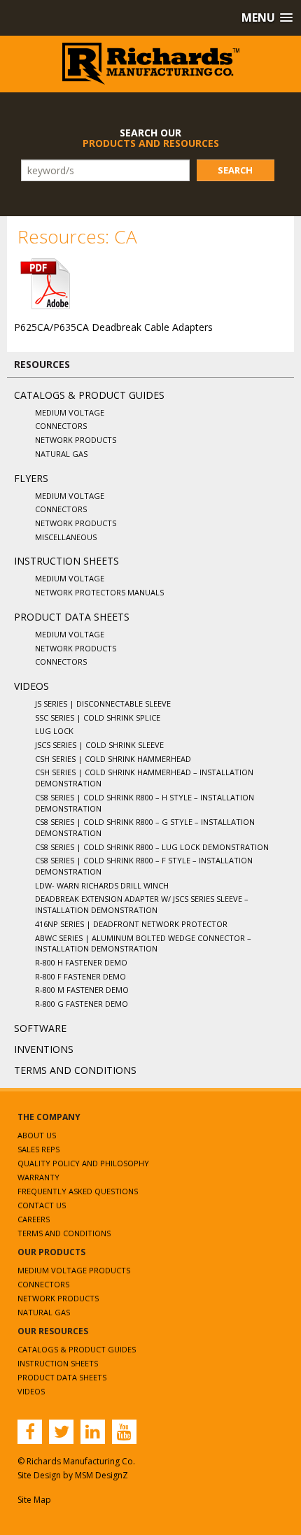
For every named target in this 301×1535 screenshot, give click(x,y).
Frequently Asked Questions (78, 1191)
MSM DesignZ (101, 1475)
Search (235, 170)
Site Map (34, 1500)
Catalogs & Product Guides (89, 395)
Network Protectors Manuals (99, 592)
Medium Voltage (69, 412)
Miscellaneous (66, 537)
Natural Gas (61, 453)
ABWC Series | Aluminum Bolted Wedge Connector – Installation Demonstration (143, 943)
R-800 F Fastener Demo (80, 976)
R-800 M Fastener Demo (82, 989)
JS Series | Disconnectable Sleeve (103, 703)
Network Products (75, 439)
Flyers (31, 478)
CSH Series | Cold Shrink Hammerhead (113, 759)
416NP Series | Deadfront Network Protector (131, 924)
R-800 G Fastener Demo (81, 1003)
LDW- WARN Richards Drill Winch (102, 885)
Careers (34, 1219)
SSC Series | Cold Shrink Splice (97, 717)
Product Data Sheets (72, 616)
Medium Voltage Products (74, 1270)
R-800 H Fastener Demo (81, 962)
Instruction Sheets (66, 560)
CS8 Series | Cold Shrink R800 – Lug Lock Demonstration (152, 847)
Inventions (44, 1049)
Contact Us (42, 1205)
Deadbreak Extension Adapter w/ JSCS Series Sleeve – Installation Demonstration (141, 904)
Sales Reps (38, 1149)
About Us (37, 1135)
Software (40, 1028)
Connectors (61, 425)
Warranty (38, 1177)
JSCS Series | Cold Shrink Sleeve (99, 745)
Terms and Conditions (75, 1070)
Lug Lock (54, 731)
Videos (31, 686)
